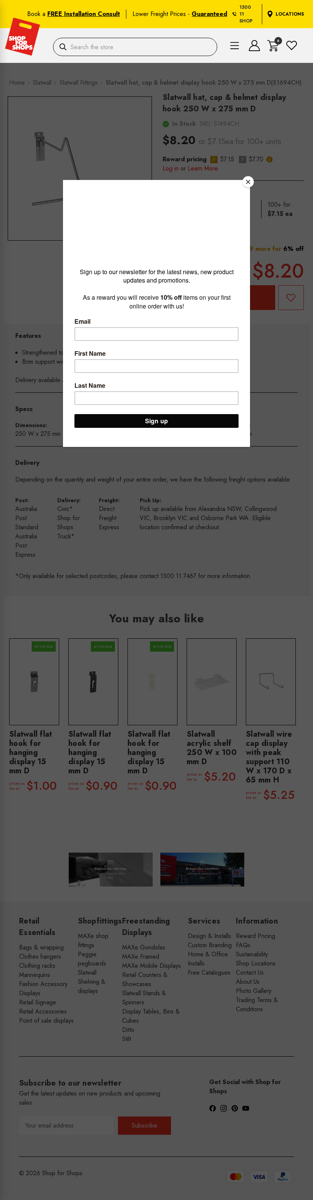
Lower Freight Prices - (179, 14)
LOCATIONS (290, 14)
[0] (273, 49)
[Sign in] (254, 49)
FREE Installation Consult (83, 14)
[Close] (248, 182)
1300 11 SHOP (246, 14)
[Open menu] (234, 46)
